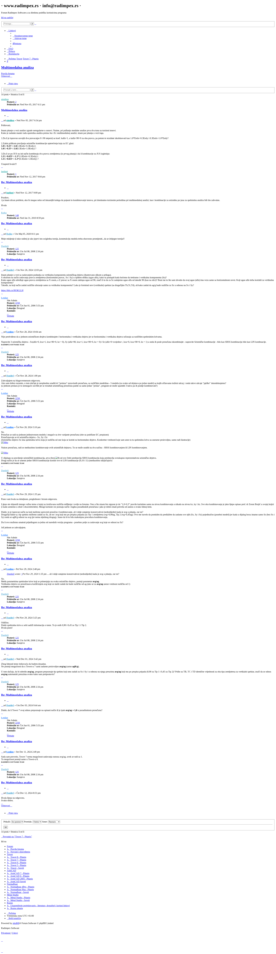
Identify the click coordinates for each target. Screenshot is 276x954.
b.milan (4, 298)
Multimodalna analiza (17, 67)
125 (17, 249)
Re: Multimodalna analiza (16, 182)
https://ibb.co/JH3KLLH (12, 290)
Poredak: (28, 821)
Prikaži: (7, 821)
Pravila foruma (8, 73)
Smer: (45, 821)
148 (17, 215)
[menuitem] (23, 36)
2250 (17, 303)
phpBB (16, 923)
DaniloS (5, 246)
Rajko (4, 213)
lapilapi (4, 171)
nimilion (5, 99)
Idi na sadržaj (7, 17)
